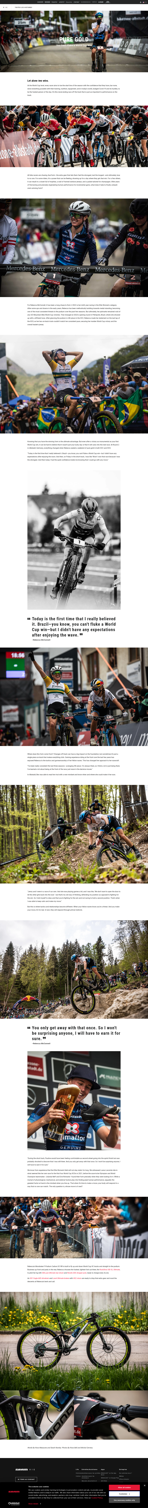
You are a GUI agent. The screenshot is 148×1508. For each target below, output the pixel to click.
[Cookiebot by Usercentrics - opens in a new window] (14, 1503)
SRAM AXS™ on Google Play (110, 1478)
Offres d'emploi (124, 1479)
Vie (5, 7)
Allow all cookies (124, 1487)
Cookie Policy (97, 1498)
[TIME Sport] (77, 2)
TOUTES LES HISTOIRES (23, 7)
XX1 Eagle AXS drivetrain (39, 1278)
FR (146, 2)
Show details (33, 1504)
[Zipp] (61, 2)
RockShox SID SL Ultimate (110, 1270)
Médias (121, 1476)
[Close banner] (144, 1485)
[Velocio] (94, 2)
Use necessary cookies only (124, 1500)
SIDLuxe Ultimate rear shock (53, 1273)
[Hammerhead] (85, 2)
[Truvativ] (54, 2)
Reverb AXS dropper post (76, 1273)
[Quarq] (69, 2)
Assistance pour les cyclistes (91, 1473)
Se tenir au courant (26, 1479)
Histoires (79, 1473)
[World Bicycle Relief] (108, 2)
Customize (123, 1494)
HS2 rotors (77, 1278)
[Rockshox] (47, 2)
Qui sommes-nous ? (125, 1473)
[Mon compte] (140, 2)
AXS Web (104, 1481)
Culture (78, 1476)
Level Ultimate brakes (61, 1278)
